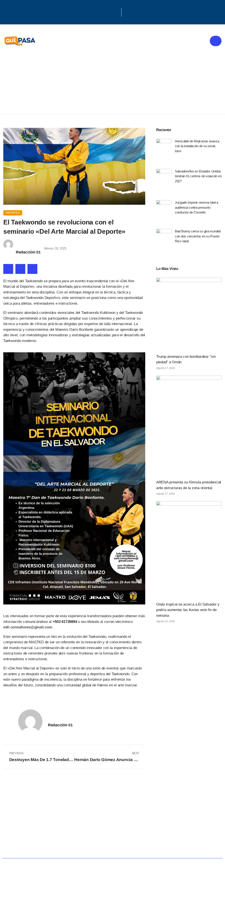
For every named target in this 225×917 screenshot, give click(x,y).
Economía (89, 832)
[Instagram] (116, 11)
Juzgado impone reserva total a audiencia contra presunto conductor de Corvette (196, 207)
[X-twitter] (110, 11)
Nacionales (22, 832)
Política (56, 832)
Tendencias (151, 832)
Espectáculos (129, 846)
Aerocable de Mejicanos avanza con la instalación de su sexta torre (197, 146)
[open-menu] (216, 41)
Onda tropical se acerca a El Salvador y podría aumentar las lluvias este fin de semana (188, 610)
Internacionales (197, 832)
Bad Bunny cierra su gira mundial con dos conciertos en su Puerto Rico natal (198, 236)
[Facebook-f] (105, 11)
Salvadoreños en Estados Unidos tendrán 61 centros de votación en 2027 (198, 176)
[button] (8, 269)
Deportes (13, 212)
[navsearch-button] (127, 12)
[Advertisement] (112, 81)
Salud (119, 832)
